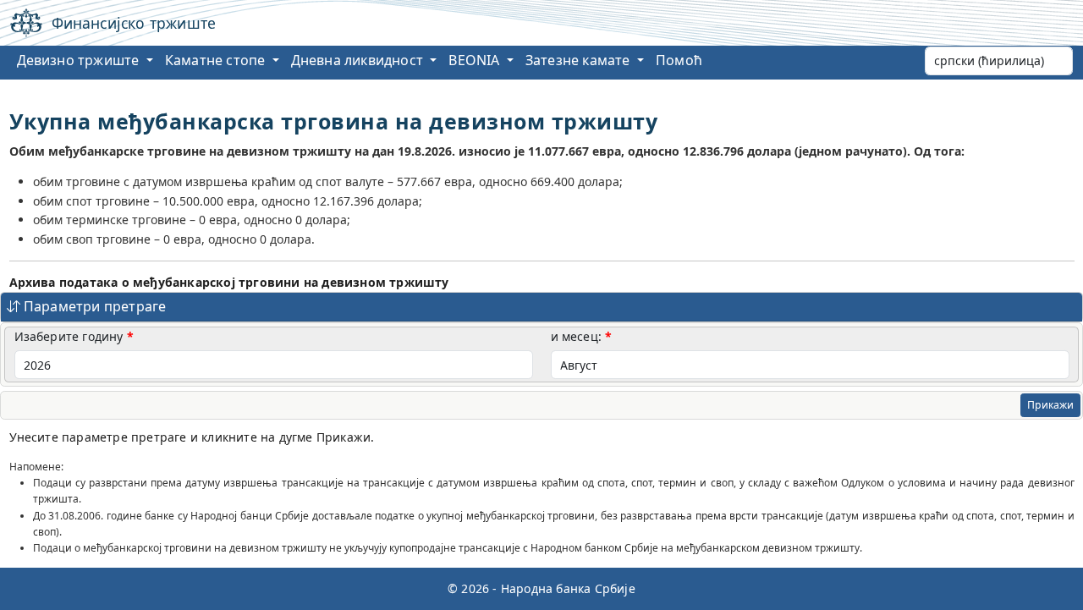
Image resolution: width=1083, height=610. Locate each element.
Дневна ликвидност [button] (359, 60)
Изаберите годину (69, 336)
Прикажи (1050, 405)
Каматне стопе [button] (217, 60)
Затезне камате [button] (579, 60)
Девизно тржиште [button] (80, 60)
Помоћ (679, 60)
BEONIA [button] (475, 60)
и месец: (576, 336)
